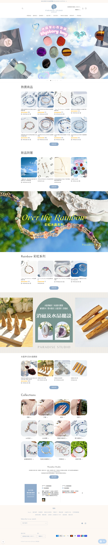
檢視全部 (54, 144)
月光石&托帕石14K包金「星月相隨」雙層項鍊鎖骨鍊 (62, 180)
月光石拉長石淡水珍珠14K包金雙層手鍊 (45, 110)
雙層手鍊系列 (61, 438)
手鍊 (44, 417)
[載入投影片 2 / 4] (53, 80)
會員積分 (40, 512)
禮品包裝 (61, 512)
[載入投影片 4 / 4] (57, 80)
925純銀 (44, 438)
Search (29, 512)
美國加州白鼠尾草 (58, 378)
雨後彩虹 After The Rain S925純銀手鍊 (62, 279)
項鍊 (28, 417)
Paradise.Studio (27, 541)
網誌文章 (70, 514)
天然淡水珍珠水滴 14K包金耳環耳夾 (46, 179)
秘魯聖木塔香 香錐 (42, 378)
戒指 (61, 417)
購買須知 (44, 514)
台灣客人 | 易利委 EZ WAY (54, 514)
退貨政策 (65, 514)
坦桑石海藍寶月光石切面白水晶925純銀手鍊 (29, 110)
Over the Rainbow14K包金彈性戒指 (45, 279)
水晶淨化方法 (68, 512)
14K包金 (28, 438)
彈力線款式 (78, 438)
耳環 (78, 417)
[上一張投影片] (47, 80)
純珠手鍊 (78, 459)
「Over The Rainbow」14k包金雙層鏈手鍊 (61, 110)
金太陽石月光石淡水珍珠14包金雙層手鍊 (45, 135)
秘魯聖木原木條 (74, 378)
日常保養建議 (76, 512)
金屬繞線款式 (28, 459)
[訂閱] (45, 523)
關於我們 (54, 477)
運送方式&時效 (48, 512)
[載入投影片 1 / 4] (51, 80)
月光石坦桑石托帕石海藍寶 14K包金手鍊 (62, 135)
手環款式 (61, 459)
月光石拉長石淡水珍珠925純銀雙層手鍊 (79, 135)
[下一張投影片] (61, 80)
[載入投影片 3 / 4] (55, 80)
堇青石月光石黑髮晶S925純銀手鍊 (78, 109)
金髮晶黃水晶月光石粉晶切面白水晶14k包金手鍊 (29, 135)
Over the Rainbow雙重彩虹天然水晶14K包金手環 (79, 279)
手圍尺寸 (55, 512)
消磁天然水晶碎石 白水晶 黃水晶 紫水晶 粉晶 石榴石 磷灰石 (29, 379)
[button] (22, 8)
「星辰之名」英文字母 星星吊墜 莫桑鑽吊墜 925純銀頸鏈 (29, 180)
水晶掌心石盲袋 (74, 179)
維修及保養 (38, 514)
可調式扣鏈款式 (45, 459)
